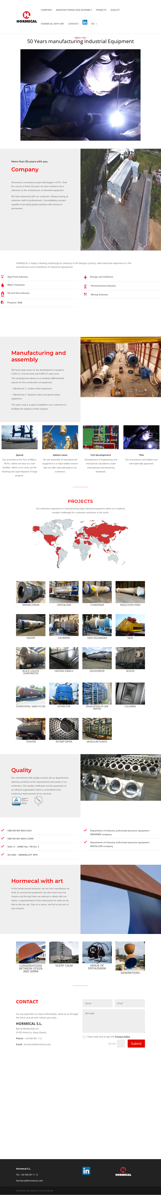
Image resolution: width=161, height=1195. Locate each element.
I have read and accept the (108, 1036)
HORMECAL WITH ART (52, 24)
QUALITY (115, 10)
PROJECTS (101, 10)
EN (92, 24)
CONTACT (73, 24)
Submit (136, 1043)
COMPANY (46, 10)
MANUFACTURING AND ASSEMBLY (74, 10)
